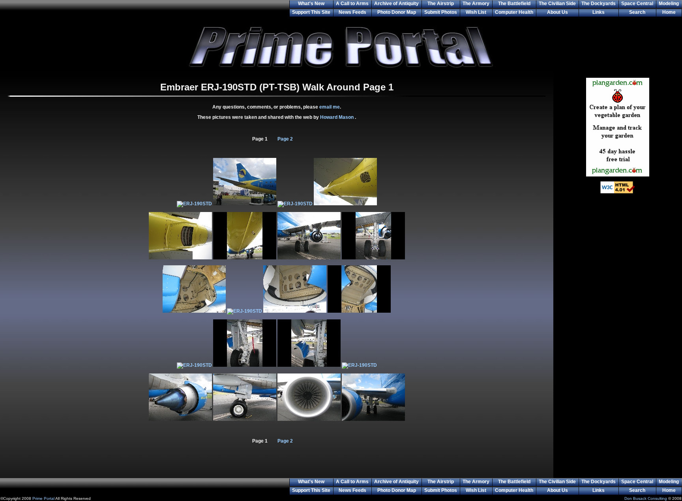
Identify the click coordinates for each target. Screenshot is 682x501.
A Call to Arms (352, 3)
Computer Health (514, 12)
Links (598, 12)
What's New (311, 3)
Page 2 (285, 139)
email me (329, 107)
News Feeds (352, 12)
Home (669, 12)
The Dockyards (598, 3)
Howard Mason (337, 117)
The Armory (476, 3)
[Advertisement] (617, 327)
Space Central (637, 3)
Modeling (669, 3)
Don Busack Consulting (645, 498)
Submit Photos (440, 12)
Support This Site (311, 12)
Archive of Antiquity (396, 3)
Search (637, 12)
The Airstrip (440, 3)
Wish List (476, 12)
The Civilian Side (557, 3)
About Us (557, 12)
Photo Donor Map (396, 12)
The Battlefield (514, 3)
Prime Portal (43, 498)
